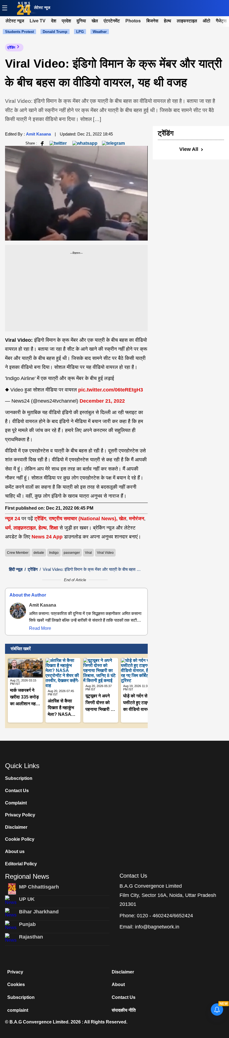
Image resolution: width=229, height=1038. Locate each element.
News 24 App (48, 537)
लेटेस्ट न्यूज (42, 7)
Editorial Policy (21, 863)
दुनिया (81, 20)
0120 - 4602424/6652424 (165, 915)
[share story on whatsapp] (84, 143)
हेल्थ (167, 20)
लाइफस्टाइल (187, 20)
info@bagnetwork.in (157, 927)
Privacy (15, 972)
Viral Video (105, 553)
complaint (17, 1010)
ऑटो (206, 20)
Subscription (18, 778)
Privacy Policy (20, 815)
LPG (80, 32)
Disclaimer (16, 827)
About (118, 984)
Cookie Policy (19, 839)
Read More (40, 628)
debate (39, 553)
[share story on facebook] (42, 143)
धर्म (8, 528)
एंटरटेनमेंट (112, 20)
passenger (72, 553)
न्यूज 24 (13, 518)
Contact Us (17, 790)
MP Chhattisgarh (39, 887)
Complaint (16, 803)
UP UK (27, 899)
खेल (95, 20)
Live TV (26, 8)
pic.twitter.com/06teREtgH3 (110, 390)
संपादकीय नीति (124, 1010)
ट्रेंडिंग (11, 47)
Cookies (16, 984)
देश (53, 20)
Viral (88, 553)
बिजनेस (152, 20)
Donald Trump (55, 32)
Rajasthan (31, 937)
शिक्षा (53, 528)
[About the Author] (17, 610)
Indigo (54, 553)
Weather (100, 32)
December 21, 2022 (102, 401)
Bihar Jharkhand (39, 912)
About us (15, 851)
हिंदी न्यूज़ (16, 569)
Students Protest (19, 32)
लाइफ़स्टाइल (24, 528)
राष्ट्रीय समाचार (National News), (83, 518)
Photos (133, 20)
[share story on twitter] (58, 143)
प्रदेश (66, 20)
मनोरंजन (136, 518)
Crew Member (17, 553)
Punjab (27, 924)
